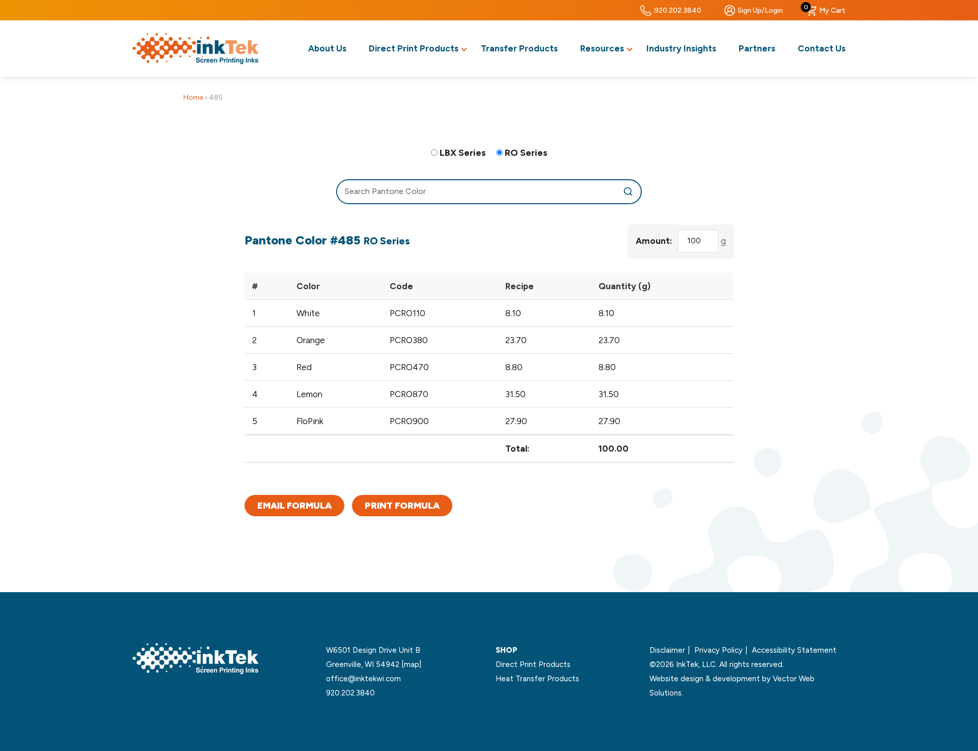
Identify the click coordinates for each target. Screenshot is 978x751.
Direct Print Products (413, 48)
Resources (602, 48)
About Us (327, 48)
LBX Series (463, 152)
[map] (411, 664)
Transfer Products (519, 48)
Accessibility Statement (794, 650)
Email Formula (294, 505)
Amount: (654, 241)
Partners (757, 48)
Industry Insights (681, 48)
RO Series (526, 152)
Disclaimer (667, 650)
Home (193, 97)
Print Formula (402, 505)
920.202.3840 (677, 10)
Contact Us (822, 48)
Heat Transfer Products (537, 678)
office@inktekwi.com (363, 678)
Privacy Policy (718, 650)
